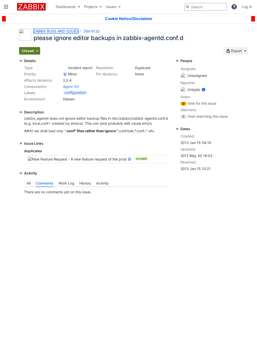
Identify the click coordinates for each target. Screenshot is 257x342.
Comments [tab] (44, 183)
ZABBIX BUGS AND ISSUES (56, 31)
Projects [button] (90, 7)
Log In (247, 7)
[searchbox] (205, 6)
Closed (141, 158)
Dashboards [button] (66, 7)
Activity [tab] (102, 183)
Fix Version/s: (107, 74)
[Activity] (21, 173)
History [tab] (85, 183)
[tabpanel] (96, 191)
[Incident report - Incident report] (65, 68)
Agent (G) (71, 86)
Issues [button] (111, 7)
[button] (6, 7)
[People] (177, 61)
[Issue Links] (21, 143)
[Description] (21, 112)
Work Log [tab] (66, 183)
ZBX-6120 (91, 31)
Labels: (30, 93)
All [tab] (29, 183)
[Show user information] (204, 89)
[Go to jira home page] (31, 7)
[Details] (21, 61)
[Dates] (177, 129)
